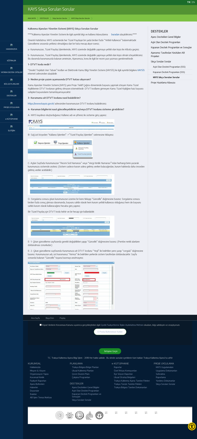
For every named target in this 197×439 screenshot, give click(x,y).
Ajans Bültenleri (37, 384)
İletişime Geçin (110, 351)
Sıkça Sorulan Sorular (161, 61)
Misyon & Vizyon (37, 370)
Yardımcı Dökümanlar (165, 380)
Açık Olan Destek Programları (165, 42)
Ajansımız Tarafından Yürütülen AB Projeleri (168, 54)
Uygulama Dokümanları (166, 370)
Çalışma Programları (81, 377)
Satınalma (160, 374)
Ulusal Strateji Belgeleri (124, 377)
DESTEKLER (159, 31)
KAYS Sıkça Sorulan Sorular (166, 77)
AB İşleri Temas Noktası (41, 397)
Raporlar (118, 367)
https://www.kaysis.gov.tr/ (41, 103)
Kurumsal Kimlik (37, 377)
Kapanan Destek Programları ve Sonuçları (171, 47)
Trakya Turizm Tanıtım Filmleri (128, 384)
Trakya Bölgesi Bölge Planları (85, 367)
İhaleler (33, 394)
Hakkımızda (35, 367)
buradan (115, 34)
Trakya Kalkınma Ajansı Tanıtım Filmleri (132, 380)
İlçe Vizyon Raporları (123, 374)
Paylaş (62, 318)
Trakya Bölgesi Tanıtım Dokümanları (130, 387)
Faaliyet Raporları (38, 380)
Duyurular (34, 390)
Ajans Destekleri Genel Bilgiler (166, 36)
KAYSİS (141, 70)
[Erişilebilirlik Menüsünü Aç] (192, 426)
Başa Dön (49, 318)
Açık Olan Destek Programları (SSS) (169, 66)
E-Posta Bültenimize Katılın (110, 331)
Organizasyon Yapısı (39, 374)
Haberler (34, 387)
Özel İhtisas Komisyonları (125, 370)
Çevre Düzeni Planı (80, 374)
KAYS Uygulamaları (164, 367)
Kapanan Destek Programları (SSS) (169, 72)
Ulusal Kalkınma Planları (83, 370)
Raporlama (161, 377)
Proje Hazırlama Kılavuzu (163, 82)
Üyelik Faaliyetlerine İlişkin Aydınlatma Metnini (122, 325)
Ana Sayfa (35, 318)
